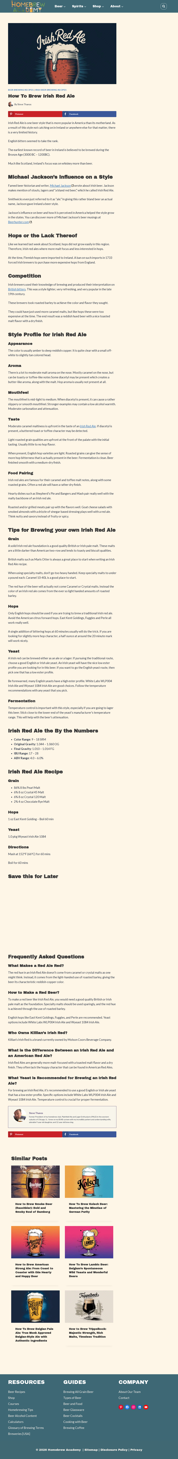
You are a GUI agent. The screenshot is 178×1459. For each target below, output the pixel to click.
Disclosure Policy (114, 1449)
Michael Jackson (60, 185)
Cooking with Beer (75, 1422)
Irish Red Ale (88, 426)
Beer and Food (72, 1404)
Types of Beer (72, 1398)
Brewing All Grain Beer (78, 1392)
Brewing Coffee (73, 1428)
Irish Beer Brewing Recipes (50, 90)
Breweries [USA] (19, 1434)
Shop (11, 1398)
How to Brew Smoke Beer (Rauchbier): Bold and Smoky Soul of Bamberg (33, 1208)
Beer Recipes (16, 1392)
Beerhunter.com (18, 222)
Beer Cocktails (72, 1416)
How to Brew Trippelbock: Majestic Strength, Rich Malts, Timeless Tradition (87, 1332)
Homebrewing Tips (20, 1410)
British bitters (17, 289)
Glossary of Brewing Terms (26, 1428)
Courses (13, 1404)
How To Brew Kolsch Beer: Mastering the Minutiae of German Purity (88, 1208)
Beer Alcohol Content (22, 1416)
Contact (124, 1398)
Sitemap (91, 1449)
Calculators (15, 1422)
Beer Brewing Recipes (20, 90)
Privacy (136, 1449)
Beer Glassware (73, 1410)
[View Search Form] (164, 6)
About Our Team (130, 1392)
